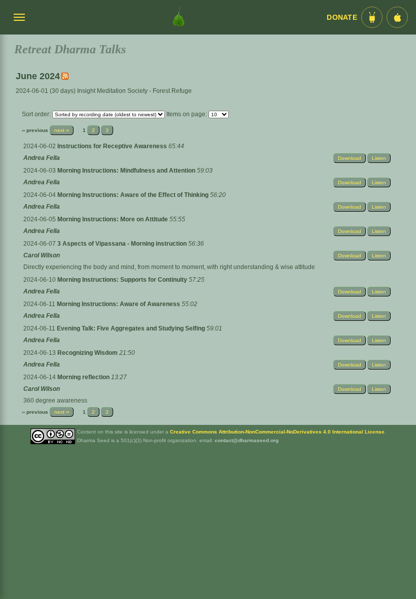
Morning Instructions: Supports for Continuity (123, 279)
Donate (342, 17)
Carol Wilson (41, 255)
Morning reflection (84, 377)
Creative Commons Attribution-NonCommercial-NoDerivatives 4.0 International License (277, 432)
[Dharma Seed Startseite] (178, 17)
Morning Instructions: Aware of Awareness (119, 304)
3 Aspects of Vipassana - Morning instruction (122, 243)
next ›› (61, 130)
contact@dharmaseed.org (247, 440)
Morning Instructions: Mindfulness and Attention (127, 170)
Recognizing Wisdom (88, 352)
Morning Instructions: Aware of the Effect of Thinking (133, 194)
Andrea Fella (41, 157)
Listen (379, 158)
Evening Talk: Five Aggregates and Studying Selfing (131, 328)
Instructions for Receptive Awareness (112, 146)
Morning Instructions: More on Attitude (113, 219)
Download (349, 158)
